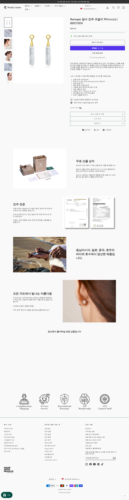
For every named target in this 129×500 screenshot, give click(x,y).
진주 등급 (48, 434)
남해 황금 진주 (49, 454)
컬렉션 (27, 6)
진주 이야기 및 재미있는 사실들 (14, 448)
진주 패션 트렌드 (9, 437)
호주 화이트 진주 (50, 446)
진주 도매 (7, 451)
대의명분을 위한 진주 (11, 446)
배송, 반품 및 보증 (97, 114)
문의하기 (88, 428)
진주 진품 (48, 431)
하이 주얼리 (59, 6)
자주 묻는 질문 (90, 431)
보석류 (47, 6)
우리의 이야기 (8, 428)
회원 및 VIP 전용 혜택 (92, 434)
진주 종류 (48, 437)
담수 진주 (102, 63)
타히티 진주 (48, 451)
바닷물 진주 (48, 457)
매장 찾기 (7, 431)
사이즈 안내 (8, 434)
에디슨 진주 (48, 443)
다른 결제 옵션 (97, 53)
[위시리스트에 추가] (30, 340)
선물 (26, 9)
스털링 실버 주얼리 (91, 443)
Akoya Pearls (49, 448)
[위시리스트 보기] (118, 7)
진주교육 (47, 428)
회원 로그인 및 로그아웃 (93, 440)
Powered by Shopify (64, 492)
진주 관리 (88, 446)
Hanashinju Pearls (51, 460)
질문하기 (97, 123)
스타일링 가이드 (9, 440)
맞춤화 (37, 6)
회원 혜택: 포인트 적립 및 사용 (95, 437)
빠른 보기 (18, 374)
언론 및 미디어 (8, 443)
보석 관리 (97, 118)
